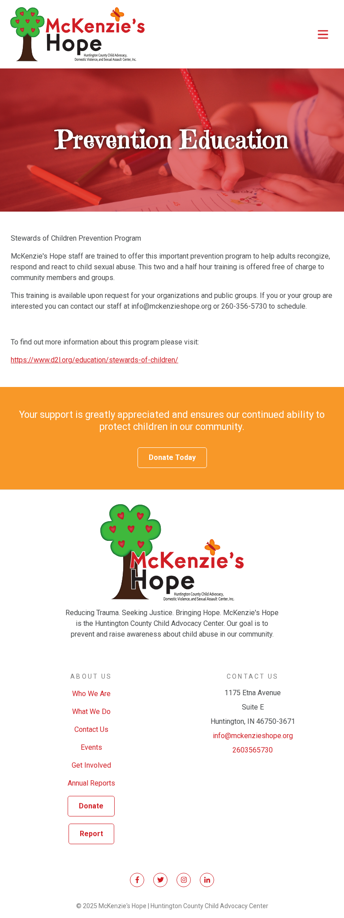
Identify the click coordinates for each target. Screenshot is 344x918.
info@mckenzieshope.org (253, 735)
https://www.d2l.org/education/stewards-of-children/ (94, 360)
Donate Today (172, 457)
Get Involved (91, 765)
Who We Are (91, 693)
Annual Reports (91, 783)
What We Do (91, 711)
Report (91, 833)
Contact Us (91, 729)
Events (91, 747)
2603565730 (252, 750)
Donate (91, 806)
